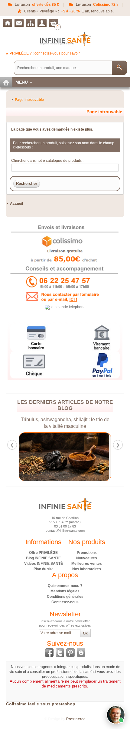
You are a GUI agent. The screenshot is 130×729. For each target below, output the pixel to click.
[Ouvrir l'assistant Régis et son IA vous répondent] (115, 714)
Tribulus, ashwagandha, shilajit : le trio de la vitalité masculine (65, 423)
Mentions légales (65, 591)
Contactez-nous (65, 602)
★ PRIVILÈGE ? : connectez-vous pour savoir (42, 53)
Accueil (16, 203)
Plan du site (44, 569)
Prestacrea (76, 719)
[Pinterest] (70, 652)
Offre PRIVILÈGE (43, 553)
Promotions (87, 553)
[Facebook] (49, 652)
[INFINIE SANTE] (65, 39)
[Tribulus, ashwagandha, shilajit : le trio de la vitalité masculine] (65, 456)
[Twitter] (60, 652)
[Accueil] (7, 23)
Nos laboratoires (86, 569)
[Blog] (81, 652)
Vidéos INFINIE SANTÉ (43, 563)
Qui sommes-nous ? (65, 586)
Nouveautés (86, 558)
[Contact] (19, 23)
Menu (21, 82)
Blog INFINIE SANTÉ (43, 558)
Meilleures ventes (86, 563)
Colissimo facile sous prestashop (40, 703)
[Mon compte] (42, 23)
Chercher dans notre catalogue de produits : (47, 160)
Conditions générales (65, 596)
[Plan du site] (30, 23)
